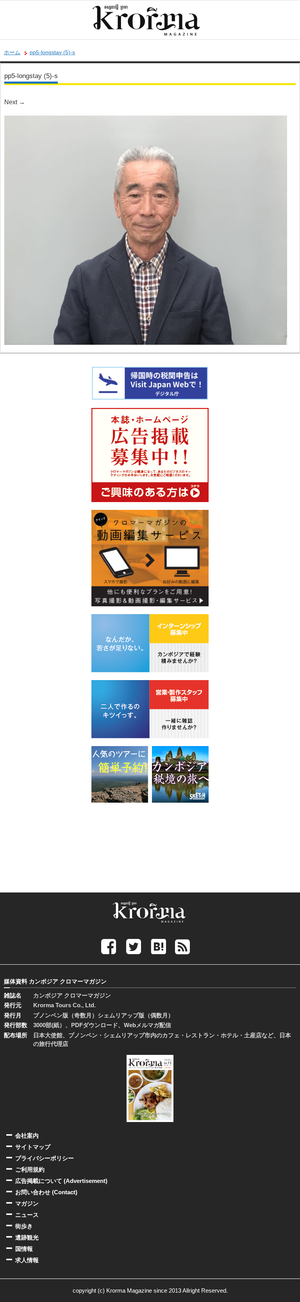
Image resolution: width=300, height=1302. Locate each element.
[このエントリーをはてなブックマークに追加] (158, 946)
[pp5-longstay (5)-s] (145, 121)
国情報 (24, 1248)
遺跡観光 (27, 1237)
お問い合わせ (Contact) (46, 1192)
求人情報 (27, 1260)
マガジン (27, 1203)
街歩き (24, 1226)
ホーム (12, 52)
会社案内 (27, 1135)
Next (14, 102)
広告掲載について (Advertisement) (61, 1180)
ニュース (27, 1214)
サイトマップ (32, 1146)
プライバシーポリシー (44, 1158)
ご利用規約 (30, 1169)
